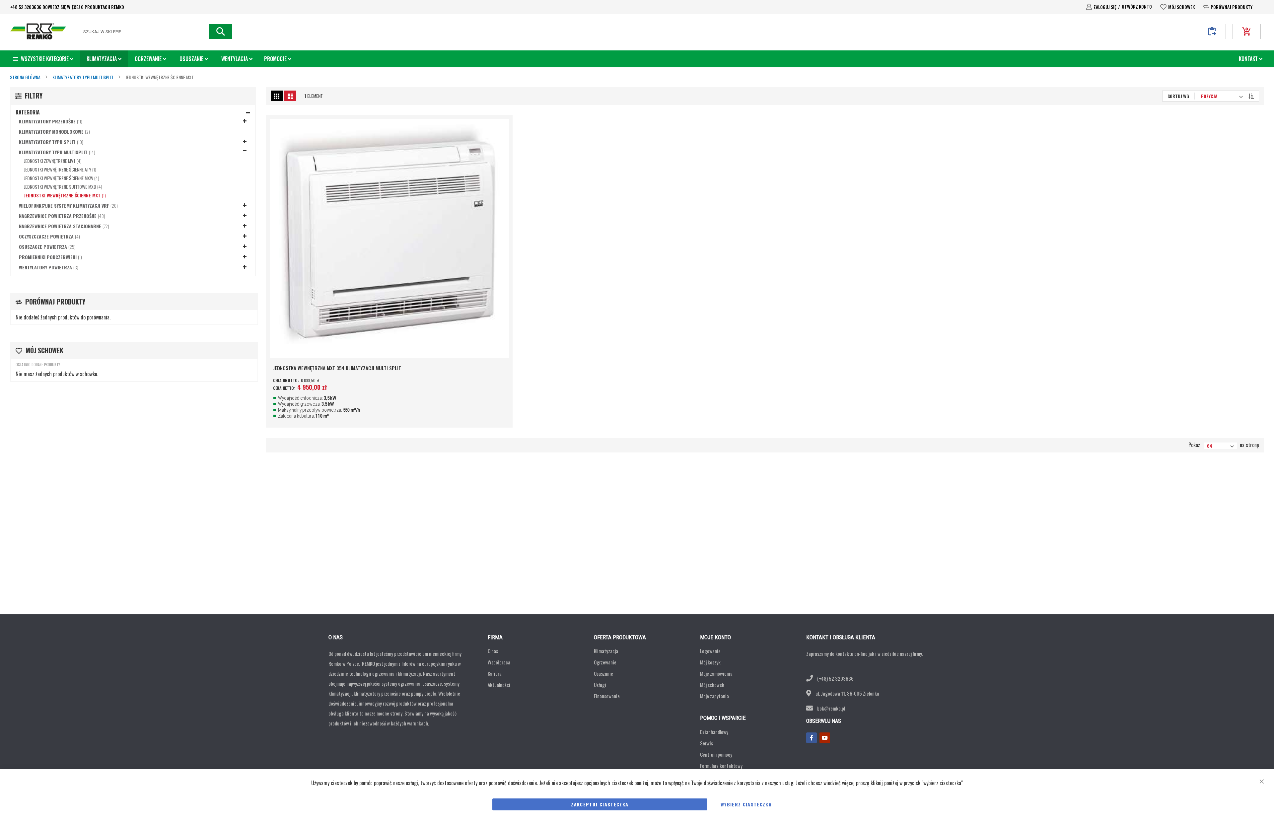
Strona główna (25, 77)
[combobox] (155, 31)
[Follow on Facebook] (811, 737)
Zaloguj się (1105, 6)
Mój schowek (1181, 6)
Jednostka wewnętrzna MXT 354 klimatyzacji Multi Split (337, 368)
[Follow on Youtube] (824, 737)
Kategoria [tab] (28, 112)
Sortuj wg (1178, 96)
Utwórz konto (1137, 6)
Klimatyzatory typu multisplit (83, 77)
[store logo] (38, 31)
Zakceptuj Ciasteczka (599, 804)
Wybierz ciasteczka (746, 804)
